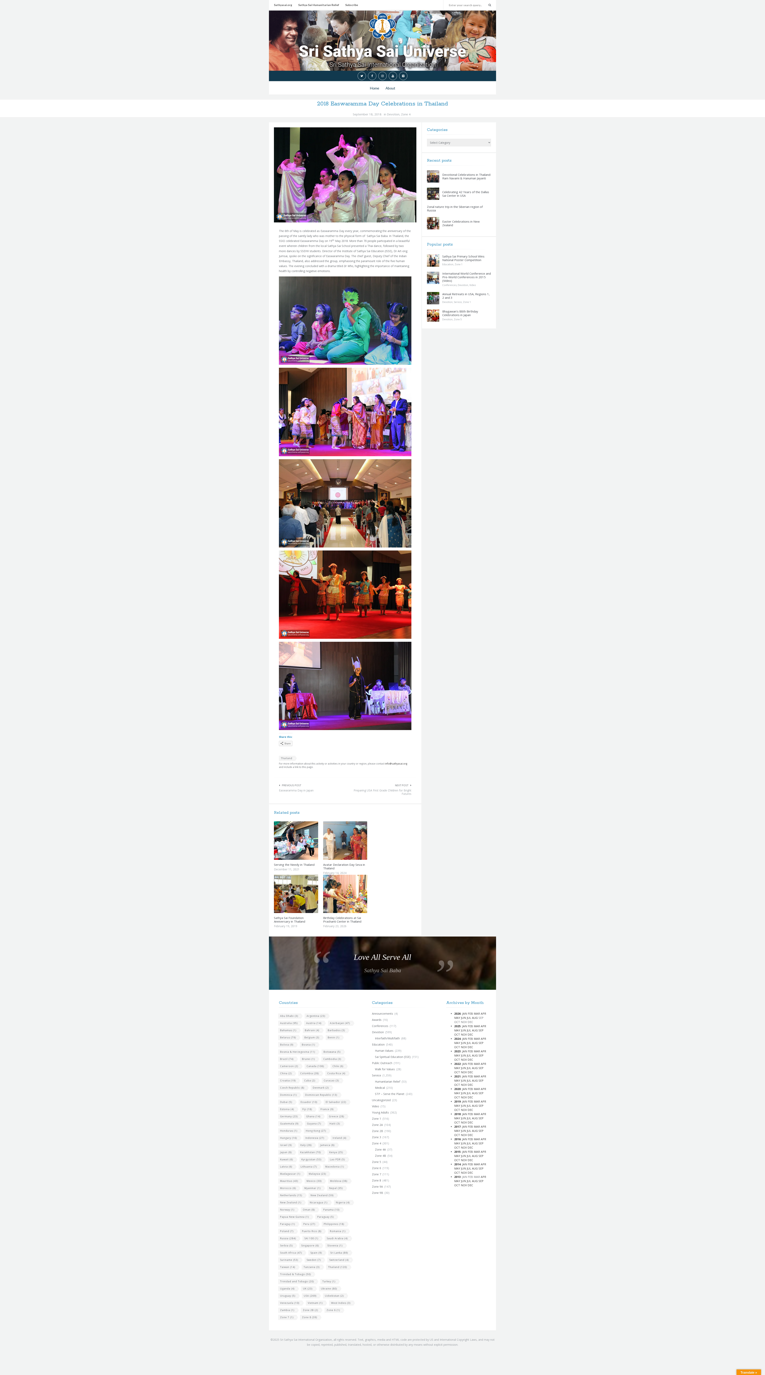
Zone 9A (377, 1186)
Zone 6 (333, 1310)
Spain (316, 1252)
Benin (333, 1037)
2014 (457, 1164)
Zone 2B (310, 1310)
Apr (483, 1013)
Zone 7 (286, 1317)
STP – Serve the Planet (389, 1094)
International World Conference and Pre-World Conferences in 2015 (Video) (466, 277)
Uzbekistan (334, 1295)
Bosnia (308, 1044)
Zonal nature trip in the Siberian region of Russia (455, 208)
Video (472, 285)
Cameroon (289, 1066)
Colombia (309, 1073)
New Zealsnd (290, 1202)
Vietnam (315, 1303)
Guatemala (289, 1123)
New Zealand (322, 1195)
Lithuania (309, 1166)
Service (458, 302)
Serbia (286, 1245)
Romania (337, 1231)
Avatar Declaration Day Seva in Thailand (344, 866)
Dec (470, 1034)
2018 (457, 1114)
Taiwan (287, 1267)
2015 (457, 1152)
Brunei (308, 1059)
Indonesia (314, 1138)
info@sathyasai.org (396, 763)
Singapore (310, 1245)
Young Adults (380, 1112)
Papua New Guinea (294, 1217)
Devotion (393, 114)
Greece (336, 1116)
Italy (306, 1145)
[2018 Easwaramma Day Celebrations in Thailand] (345, 174)
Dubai (286, 1102)
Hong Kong (316, 1130)
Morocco (288, 1188)
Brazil (286, 1059)
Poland (286, 1231)
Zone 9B (377, 1193)
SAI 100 (311, 1238)
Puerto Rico (311, 1231)
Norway (287, 1209)
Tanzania (312, 1267)
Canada (315, 1066)
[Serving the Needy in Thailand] (305, 841)
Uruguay (287, 1295)
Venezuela (289, 1303)
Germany (289, 1116)
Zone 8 (309, 1317)
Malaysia (317, 1173)
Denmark (321, 1087)
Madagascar (290, 1173)
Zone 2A (377, 1125)
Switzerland (339, 1260)
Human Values (384, 1051)
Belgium (311, 1037)
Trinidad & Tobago (295, 1274)
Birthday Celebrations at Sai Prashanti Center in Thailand (342, 919)
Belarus (288, 1037)
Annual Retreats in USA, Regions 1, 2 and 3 (466, 296)
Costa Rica (336, 1073)
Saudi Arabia (337, 1238)
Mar (477, 1013)
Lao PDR (337, 1159)
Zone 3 (376, 1137)
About (390, 88)
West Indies (340, 1303)
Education (447, 264)
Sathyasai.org (283, 5)
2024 (457, 1039)
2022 (457, 1064)
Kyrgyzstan (311, 1159)
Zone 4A (380, 1149)
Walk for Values (385, 1069)
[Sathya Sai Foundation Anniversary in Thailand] (305, 894)
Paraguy (287, 1224)
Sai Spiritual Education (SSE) (393, 1057)
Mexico (314, 1181)
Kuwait (286, 1159)
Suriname (289, 1260)
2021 (457, 1076)
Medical (380, 1088)
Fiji (307, 1109)
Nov (464, 1034)
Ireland (339, 1138)
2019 (457, 1101)
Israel (286, 1145)
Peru (309, 1224)
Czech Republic (292, 1087)
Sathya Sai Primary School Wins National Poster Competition (463, 258)
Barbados (336, 1030)
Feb (470, 1013)
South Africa (291, 1252)
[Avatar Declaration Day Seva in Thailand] (354, 841)
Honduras (288, 1130)
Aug (475, 1018)
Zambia (287, 1310)
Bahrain (312, 1030)
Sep (481, 1030)
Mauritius (289, 1181)
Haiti (335, 1123)
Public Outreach (382, 1063)
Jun (463, 1018)
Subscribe (351, 5)
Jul (469, 1018)
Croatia (288, 1080)
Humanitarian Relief (387, 1081)
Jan (464, 1013)
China (286, 1073)
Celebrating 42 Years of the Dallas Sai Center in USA (465, 194)
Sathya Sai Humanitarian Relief (318, 5)
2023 (457, 1051)
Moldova (338, 1181)
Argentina (316, 1016)
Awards (377, 1020)
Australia (289, 1023)
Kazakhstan (310, 1152)
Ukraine (329, 1288)
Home (374, 88)
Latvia (286, 1166)
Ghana (313, 1116)
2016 (457, 1139)
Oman (309, 1209)
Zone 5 (458, 319)
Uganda (287, 1288)
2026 (457, 1013)
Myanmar (312, 1188)
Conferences (449, 285)
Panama (331, 1209)
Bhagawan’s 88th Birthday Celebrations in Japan (460, 313)
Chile (337, 1066)
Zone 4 (406, 114)
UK (307, 1288)
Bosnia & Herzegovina (297, 1052)
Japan (286, 1152)
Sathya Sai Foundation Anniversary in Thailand (289, 919)
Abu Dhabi (289, 1016)
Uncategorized (381, 1100)
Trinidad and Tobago (297, 1281)
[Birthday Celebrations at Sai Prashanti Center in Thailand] (354, 894)
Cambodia (332, 1059)
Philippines (334, 1224)
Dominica (288, 1095)
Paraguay (325, 1217)
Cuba (309, 1080)
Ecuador (309, 1102)
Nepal (336, 1188)
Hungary (288, 1138)
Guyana (314, 1123)
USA (310, 1295)
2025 (457, 1026)
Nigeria (343, 1202)
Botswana (332, 1052)
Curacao (331, 1080)
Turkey (328, 1281)
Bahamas (288, 1030)
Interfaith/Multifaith (387, 1038)
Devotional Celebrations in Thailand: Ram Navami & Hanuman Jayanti (466, 176)
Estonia (287, 1109)
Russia (288, 1238)
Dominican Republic (321, 1095)
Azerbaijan (340, 1023)
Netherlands (291, 1195)
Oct (457, 1034)
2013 (457, 1177)
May (457, 1018)
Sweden (314, 1260)
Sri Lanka (339, 1252)
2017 (457, 1126)
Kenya (336, 1152)
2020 (457, 1089)
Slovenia (334, 1245)
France (327, 1109)
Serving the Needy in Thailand (294, 865)
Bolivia (286, 1044)
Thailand (286, 758)
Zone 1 (459, 264)
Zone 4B (380, 1156)
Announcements (382, 1013)
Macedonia (334, 1166)
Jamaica (327, 1145)
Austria (313, 1023)
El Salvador (336, 1102)
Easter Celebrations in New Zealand (461, 223)
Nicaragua (318, 1202)
